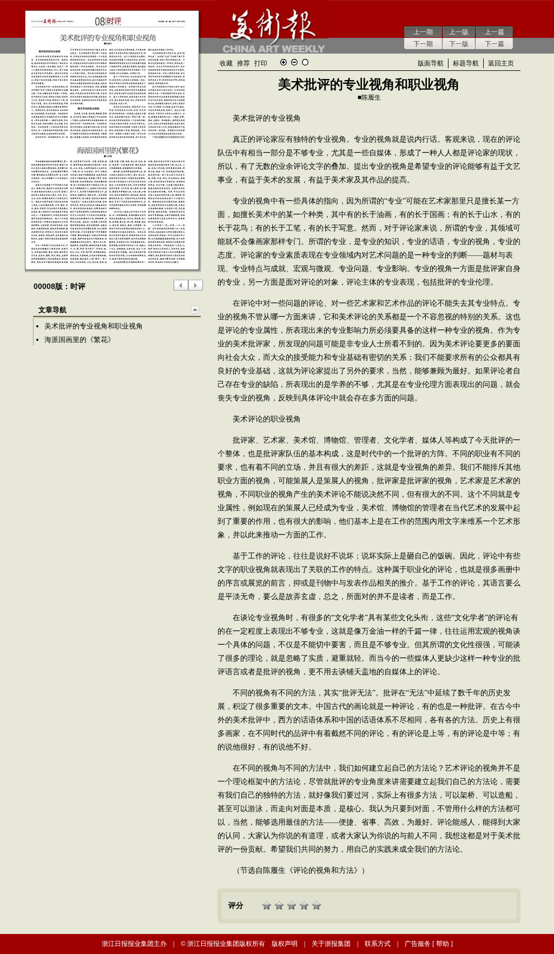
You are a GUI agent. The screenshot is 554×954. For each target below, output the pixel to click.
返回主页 (501, 63)
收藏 (226, 63)
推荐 (243, 63)
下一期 (423, 44)
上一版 (459, 32)
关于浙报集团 (331, 944)
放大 (283, 62)
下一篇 (494, 44)
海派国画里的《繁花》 (79, 339)
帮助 (442, 944)
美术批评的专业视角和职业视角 (93, 326)
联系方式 (378, 944)
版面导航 (431, 63)
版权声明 (285, 944)
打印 (260, 63)
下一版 (459, 44)
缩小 (294, 62)
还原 (305, 62)
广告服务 (418, 944)
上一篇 (494, 32)
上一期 (423, 32)
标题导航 (466, 63)
